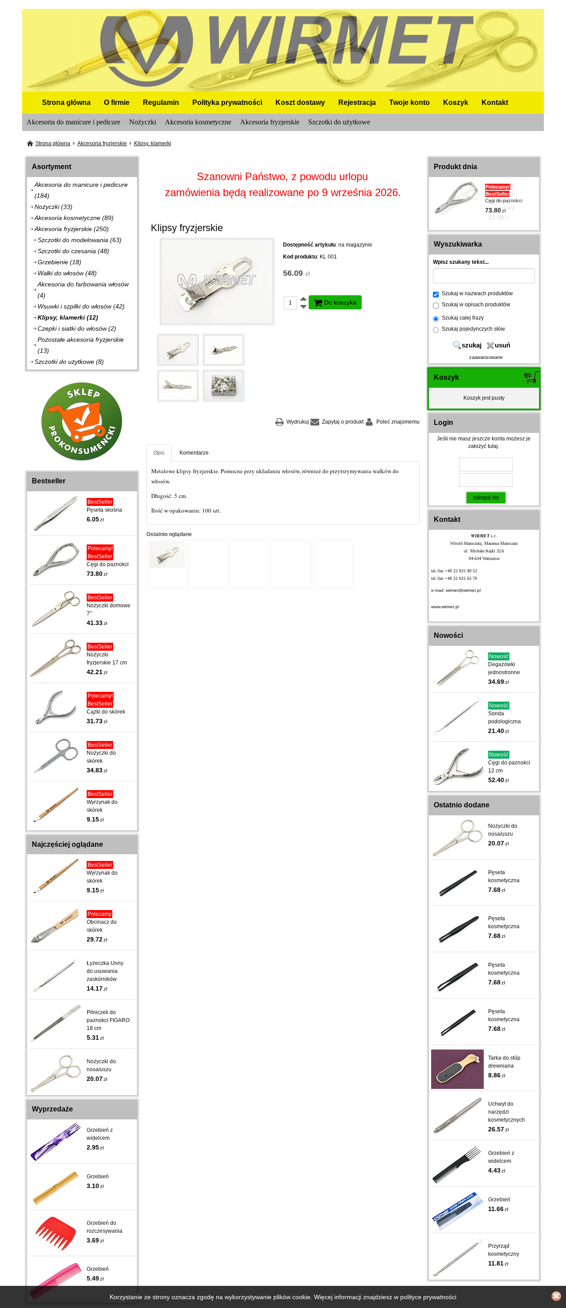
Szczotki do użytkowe (339, 122)
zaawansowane (486, 357)
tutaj (493, 446)
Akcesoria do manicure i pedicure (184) (81, 190)
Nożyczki (142, 122)
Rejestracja (357, 102)
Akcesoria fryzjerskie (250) (71, 228)
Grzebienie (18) (59, 262)
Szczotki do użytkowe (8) (69, 361)
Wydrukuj (298, 422)
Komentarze (194, 453)
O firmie (117, 102)
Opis (158, 453)
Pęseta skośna (104, 510)
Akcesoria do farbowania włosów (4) (83, 290)
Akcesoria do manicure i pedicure (73, 122)
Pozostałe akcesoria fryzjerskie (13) (81, 345)
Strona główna (66, 102)
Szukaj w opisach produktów (476, 304)
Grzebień (98, 1176)
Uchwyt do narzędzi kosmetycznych (506, 1112)
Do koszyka (339, 302)
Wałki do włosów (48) (67, 273)
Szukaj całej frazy (463, 318)
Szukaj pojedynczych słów (473, 329)
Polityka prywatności (227, 102)
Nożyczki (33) (53, 206)
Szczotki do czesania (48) (73, 251)
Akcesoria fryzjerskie (269, 122)
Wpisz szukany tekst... (461, 262)
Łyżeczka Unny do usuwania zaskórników (105, 971)
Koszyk (455, 102)
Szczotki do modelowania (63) (80, 239)
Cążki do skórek (106, 712)
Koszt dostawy (300, 102)
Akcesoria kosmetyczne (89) (74, 217)
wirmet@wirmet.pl (463, 590)
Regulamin (161, 102)
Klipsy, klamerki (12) (68, 317)
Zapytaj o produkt (342, 422)
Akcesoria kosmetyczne (198, 122)
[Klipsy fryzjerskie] (217, 281)
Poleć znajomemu (398, 422)
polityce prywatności (428, 1296)
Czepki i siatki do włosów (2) (77, 328)
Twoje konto (409, 102)
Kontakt (495, 102)
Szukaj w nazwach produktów (477, 293)
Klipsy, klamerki (152, 143)
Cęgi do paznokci (108, 564)
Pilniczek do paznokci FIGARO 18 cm (108, 1020)
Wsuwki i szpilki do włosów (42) (81, 306)
